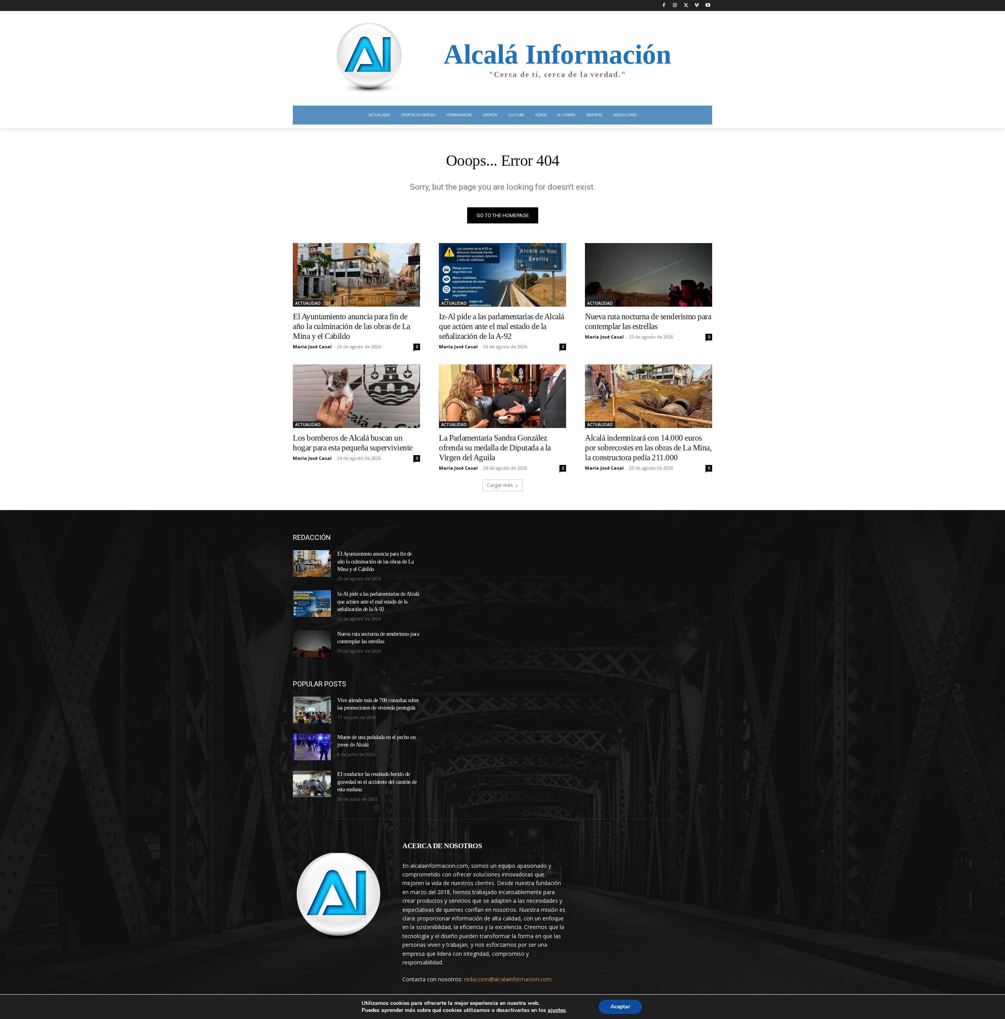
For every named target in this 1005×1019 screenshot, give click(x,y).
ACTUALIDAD (308, 303)
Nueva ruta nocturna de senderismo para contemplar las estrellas (648, 321)
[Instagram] (675, 5)
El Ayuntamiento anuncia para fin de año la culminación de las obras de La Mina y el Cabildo (351, 326)
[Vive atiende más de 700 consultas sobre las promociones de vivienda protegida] (312, 710)
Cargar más (500, 485)
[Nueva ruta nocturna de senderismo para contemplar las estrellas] (648, 275)
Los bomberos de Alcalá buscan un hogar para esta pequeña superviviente (353, 442)
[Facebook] (664, 5)
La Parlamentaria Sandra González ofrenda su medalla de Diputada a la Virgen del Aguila (495, 447)
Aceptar (620, 1006)
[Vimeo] (696, 5)
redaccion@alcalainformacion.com (508, 979)
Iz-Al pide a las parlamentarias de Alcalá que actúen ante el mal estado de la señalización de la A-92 (501, 326)
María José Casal (312, 346)
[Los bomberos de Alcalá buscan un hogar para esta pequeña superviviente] (356, 396)
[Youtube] (707, 5)
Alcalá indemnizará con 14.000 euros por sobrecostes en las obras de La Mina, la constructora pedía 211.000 (648, 447)
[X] (686, 5)
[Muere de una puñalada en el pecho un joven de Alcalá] (312, 747)
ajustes (557, 1010)
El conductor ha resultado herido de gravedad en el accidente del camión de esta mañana (377, 781)
